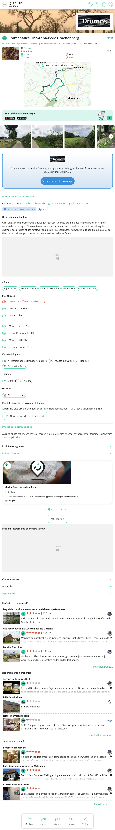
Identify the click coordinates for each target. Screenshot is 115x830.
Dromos (27, 48)
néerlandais (82, 203)
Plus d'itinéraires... (103, 666)
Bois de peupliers (87, 288)
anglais (49, 203)
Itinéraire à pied (8, 44)
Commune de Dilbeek (56, 44)
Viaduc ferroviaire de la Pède (20, 487)
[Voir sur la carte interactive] (57, 104)
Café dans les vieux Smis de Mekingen (24, 766)
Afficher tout (57, 518)
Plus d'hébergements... (100, 735)
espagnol (69, 203)
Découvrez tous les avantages (57, 181)
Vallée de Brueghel (49, 288)
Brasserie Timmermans (16, 784)
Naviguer (29, 824)
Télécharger (57, 824)
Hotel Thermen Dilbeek (16, 715)
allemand (39, 203)
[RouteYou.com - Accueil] (15, 4)
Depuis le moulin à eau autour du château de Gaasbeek (34, 609)
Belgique (18, 44)
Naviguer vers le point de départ (27, 416)
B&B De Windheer (13, 697)
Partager (71, 824)
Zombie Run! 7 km (13, 647)
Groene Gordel (28, 288)
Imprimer (43, 824)
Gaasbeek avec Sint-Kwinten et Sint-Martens (28, 628)
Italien (29, 203)
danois (58, 203)
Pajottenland (42, 44)
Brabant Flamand (29, 44)
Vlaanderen (69, 288)
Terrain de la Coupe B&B (16, 679)
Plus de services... (103, 804)
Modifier (85, 824)
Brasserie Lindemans (15, 747)
